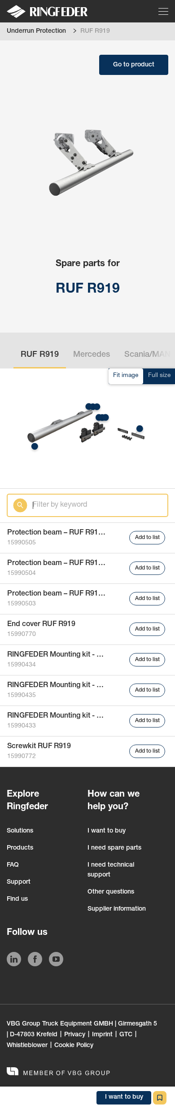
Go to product (133, 65)
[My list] (159, 1098)
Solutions (20, 831)
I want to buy (107, 831)
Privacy (74, 1035)
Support (19, 882)
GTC (125, 1035)
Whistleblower (27, 1046)
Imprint (102, 1035)
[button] (88, 406)
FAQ (13, 865)
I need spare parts (114, 848)
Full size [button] (159, 376)
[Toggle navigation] (164, 11)
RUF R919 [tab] (40, 355)
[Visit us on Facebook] (35, 960)
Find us (17, 899)
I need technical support (111, 870)
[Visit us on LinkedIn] (14, 960)
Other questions (111, 892)
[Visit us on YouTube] (56, 960)
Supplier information (117, 909)
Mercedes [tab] (91, 355)
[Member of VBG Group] (58, 1072)
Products (20, 848)
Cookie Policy (73, 1046)
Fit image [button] (125, 376)
